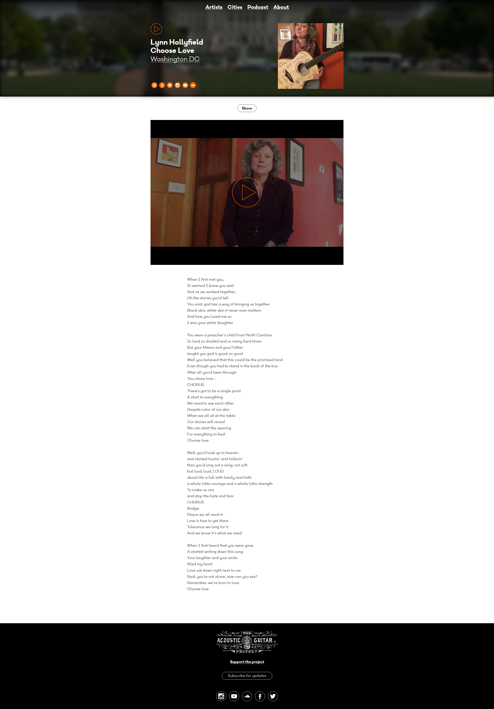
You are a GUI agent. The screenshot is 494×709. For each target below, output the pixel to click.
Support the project (247, 662)
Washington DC (175, 59)
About (281, 7)
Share (247, 108)
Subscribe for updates (247, 675)
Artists (213, 7)
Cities (235, 7)
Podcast (257, 7)
